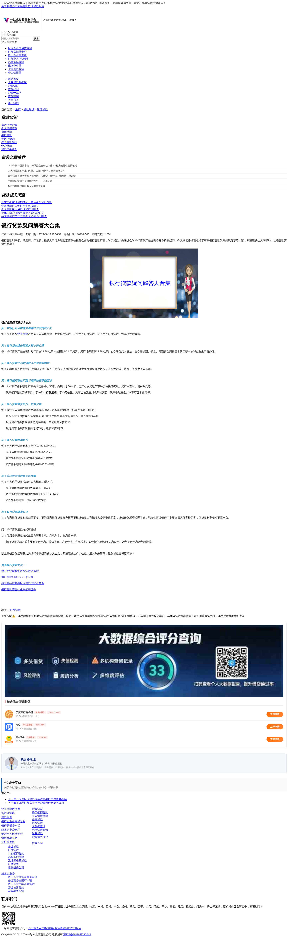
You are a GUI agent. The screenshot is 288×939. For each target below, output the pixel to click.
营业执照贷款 (16, 887)
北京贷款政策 (16, 69)
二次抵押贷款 (16, 853)
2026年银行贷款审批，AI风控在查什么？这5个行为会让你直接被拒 (42, 165)
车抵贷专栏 (8, 842)
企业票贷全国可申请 (20, 880)
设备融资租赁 (16, 891)
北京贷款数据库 (17, 82)
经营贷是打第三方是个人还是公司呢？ (24, 216)
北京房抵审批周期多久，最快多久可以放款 (26, 202)
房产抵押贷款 (9, 124)
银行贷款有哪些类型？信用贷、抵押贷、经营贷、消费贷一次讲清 (42, 176)
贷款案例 (13, 96)
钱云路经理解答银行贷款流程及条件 (22, 583)
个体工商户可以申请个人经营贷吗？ (22, 212)
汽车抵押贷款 (16, 857)
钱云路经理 (16, 234)
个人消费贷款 (9, 128)
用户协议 (44, 928)
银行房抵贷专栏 (17, 51)
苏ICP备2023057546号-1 (77, 934)
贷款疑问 (13, 89)
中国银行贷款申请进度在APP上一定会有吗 (30, 181)
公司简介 (33, 928)
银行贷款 (42, 109)
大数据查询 (8, 138)
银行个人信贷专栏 (18, 58)
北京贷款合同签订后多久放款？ (20, 205)
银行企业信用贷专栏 (20, 48)
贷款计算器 (14, 92)
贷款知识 (13, 85)
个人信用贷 (14, 72)
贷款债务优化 (9, 149)
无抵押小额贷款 (17, 860)
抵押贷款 (13, 850)
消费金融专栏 (16, 62)
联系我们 (65, 928)
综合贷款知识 (9, 142)
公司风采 (17, 6)
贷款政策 (38, 6)
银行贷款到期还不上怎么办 (17, 577)
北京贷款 (22, 334)
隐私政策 (54, 928)
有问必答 (13, 99)
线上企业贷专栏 (17, 55)
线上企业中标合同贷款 (21, 884)
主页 (18, 109)
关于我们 (6, 6)
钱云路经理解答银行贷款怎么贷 (20, 571)
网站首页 (13, 78)
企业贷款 (13, 846)
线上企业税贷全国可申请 (22, 877)
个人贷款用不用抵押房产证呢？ (20, 209)
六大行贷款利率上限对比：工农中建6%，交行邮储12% (36, 171)
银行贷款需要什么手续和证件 (18, 589)
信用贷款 (6, 131)
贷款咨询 (28, 6)
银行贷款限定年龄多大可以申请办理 (26, 186)
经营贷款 (6, 145)
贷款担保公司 (16, 867)
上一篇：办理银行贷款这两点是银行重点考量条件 (37, 799)
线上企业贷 (14, 65)
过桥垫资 (13, 864)
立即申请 (275, 714)
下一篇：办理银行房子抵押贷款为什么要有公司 (36, 802)
